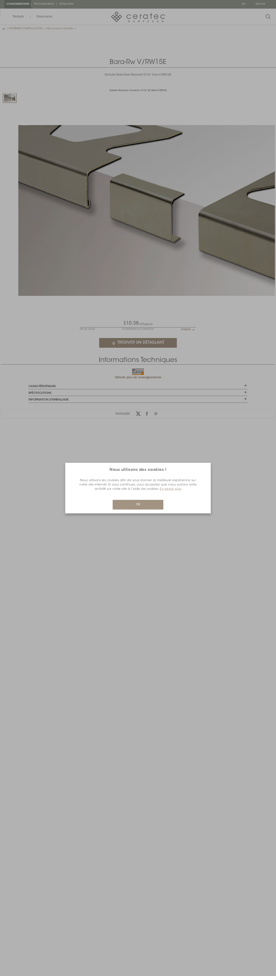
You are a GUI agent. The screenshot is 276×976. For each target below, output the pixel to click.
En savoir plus (170, 488)
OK (138, 504)
